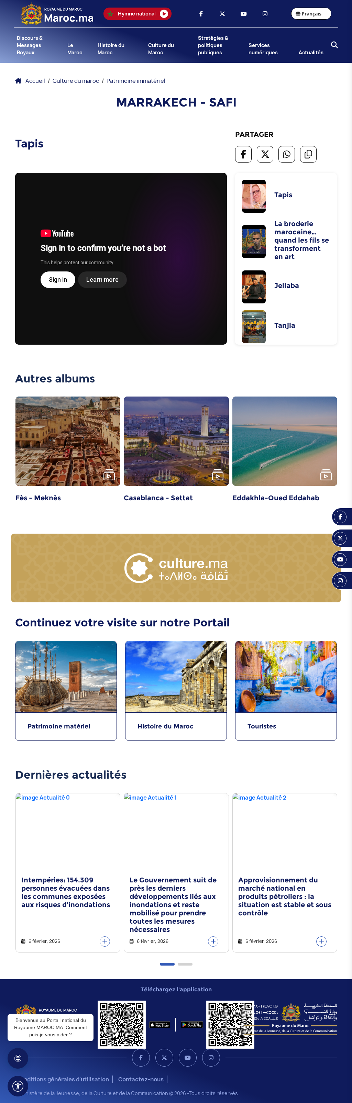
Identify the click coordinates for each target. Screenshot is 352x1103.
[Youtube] (188, 1058)
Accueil (35, 81)
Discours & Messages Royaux (30, 45)
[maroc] (201, 14)
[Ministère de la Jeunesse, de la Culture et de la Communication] (290, 1019)
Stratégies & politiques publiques (213, 45)
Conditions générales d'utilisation (62, 1079)
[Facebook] (141, 1058)
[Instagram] (211, 1058)
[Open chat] (18, 1058)
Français (311, 13)
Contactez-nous (141, 1079)
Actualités (311, 52)
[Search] (332, 45)
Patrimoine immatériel (136, 81)
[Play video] (109, 474)
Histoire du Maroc (111, 49)
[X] (164, 1058)
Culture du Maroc (161, 49)
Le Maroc (74, 49)
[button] (167, 964)
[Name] (18, 1086)
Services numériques (263, 49)
